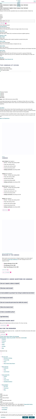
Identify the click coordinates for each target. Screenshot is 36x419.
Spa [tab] (22, 5)
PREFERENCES (3, 417)
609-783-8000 (24, 337)
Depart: (1, 16)
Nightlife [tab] (11, 5)
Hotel (1, 6)
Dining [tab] (15, 5)
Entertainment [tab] (6, 5)
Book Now (3, 23)
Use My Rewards (3, 26)
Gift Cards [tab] (26, 5)
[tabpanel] (18, 18)
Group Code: (2, 21)
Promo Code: (2, 20)
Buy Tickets (2, 30)
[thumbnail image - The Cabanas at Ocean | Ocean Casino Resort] (15, 71)
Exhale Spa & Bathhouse (13, 259)
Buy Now (2, 57)
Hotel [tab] (1, 5)
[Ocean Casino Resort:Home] (19, 1)
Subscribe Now (4, 325)
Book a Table (2, 41)
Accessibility (4, 409)
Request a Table (3, 35)
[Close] (34, 415)
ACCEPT (25, 417)
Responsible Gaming (28, 404)
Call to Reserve (6, 272)
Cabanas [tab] (18, 8)
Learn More (4, 269)
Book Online (2, 45)
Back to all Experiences (4, 118)
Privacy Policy (5, 407)
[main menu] (34, 1)
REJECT (32, 417)
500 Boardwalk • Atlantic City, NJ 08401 (8, 337)
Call (12, 59)
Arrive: (1, 14)
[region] (18, 416)
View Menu (2, 107)
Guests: (1, 17)
